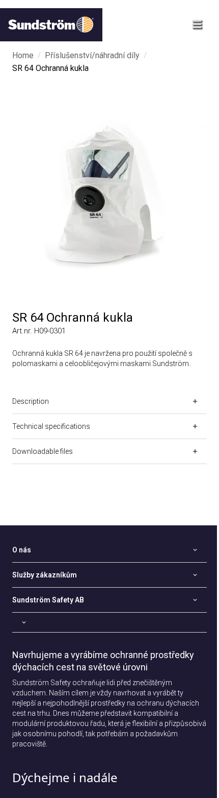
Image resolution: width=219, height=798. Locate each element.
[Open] (109, 622)
